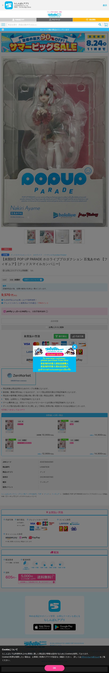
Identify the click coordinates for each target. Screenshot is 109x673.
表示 (105, 5)
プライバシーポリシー (90, 657)
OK (54, 668)
